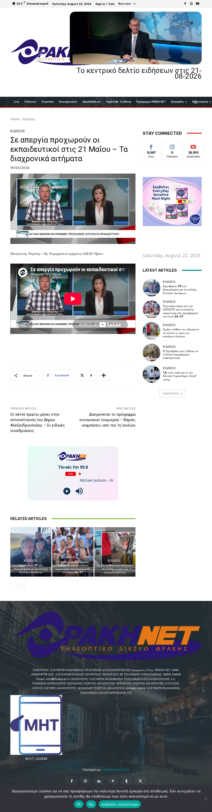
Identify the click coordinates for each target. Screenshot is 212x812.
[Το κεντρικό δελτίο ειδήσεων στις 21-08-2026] (136, 38)
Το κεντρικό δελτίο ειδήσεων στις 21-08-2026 (139, 73)
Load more (170, 393)
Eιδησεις (29, 119)
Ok (79, 804)
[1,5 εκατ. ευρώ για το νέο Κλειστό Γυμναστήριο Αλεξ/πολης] (151, 374)
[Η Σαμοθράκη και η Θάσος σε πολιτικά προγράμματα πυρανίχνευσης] (151, 352)
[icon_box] (127, 4)
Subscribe (193, 146)
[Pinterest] (113, 781)
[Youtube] (197, 4)
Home (14, 119)
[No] (205, 798)
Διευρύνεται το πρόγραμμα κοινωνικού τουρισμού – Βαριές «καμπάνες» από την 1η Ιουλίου (107, 420)
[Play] (67, 491)
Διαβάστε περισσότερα (119, 804)
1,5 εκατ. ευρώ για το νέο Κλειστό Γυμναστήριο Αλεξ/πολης (179, 376)
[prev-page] (13, 585)
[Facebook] (185, 4)
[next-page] (22, 585)
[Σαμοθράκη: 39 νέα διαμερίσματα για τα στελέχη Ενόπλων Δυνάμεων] (30, 552)
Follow (172, 146)
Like (151, 146)
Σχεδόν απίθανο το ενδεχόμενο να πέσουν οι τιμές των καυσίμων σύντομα (115, 569)
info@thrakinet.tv (116, 770)
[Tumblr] (127, 781)
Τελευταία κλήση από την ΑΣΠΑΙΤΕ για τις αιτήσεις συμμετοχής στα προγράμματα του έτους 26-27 (72, 567)
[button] (196, 102)
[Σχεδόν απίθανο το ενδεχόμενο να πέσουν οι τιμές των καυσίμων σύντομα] (114, 552)
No (91, 804)
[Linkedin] (99, 781)
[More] (103, 375)
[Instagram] (191, 4)
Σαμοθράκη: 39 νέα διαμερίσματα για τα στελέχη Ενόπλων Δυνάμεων (31, 569)
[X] (140, 781)
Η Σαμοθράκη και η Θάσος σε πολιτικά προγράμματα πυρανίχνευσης (180, 354)
